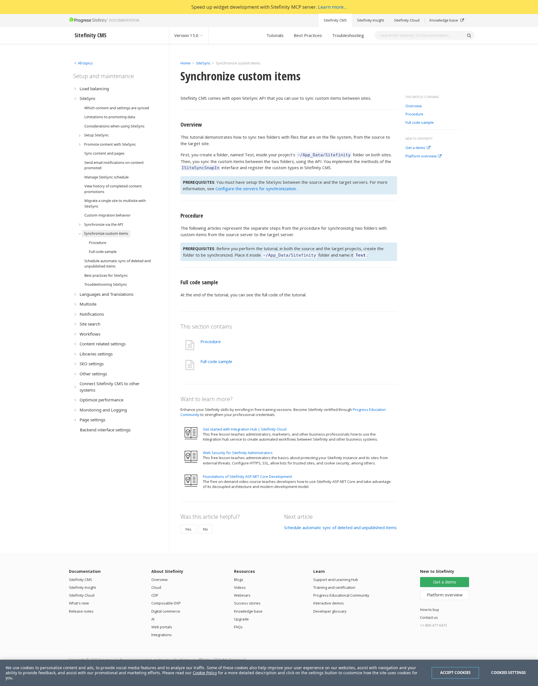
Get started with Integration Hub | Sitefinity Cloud (244, 429)
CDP (154, 595)
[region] (269, 673)
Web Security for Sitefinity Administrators (238, 452)
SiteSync (203, 63)
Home (185, 63)
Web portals (161, 626)
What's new (79, 603)
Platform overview (421, 156)
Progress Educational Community (341, 595)
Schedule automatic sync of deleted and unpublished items (340, 527)
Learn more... (332, 7)
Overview (413, 106)
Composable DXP (166, 603)
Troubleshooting (348, 35)
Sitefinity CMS (335, 20)
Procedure (414, 114)
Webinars (242, 595)
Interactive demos (328, 603)
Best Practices (308, 35)
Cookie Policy (205, 672)
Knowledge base (444, 20)
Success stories (247, 603)
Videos (240, 587)
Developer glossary (330, 611)
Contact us (429, 617)
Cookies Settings (508, 672)
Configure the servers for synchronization (255, 188)
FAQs (238, 626)
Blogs (238, 579)
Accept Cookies (455, 672)
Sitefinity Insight (370, 20)
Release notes (81, 611)
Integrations (161, 634)
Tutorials (275, 35)
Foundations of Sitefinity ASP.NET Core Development (247, 476)
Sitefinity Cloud (406, 20)
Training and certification (334, 587)
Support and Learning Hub (335, 579)
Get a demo (415, 148)
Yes (188, 529)
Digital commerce (165, 611)
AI (152, 619)
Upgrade (241, 619)
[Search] (469, 35)
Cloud (156, 587)
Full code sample (419, 122)
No (205, 529)
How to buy (429, 609)
